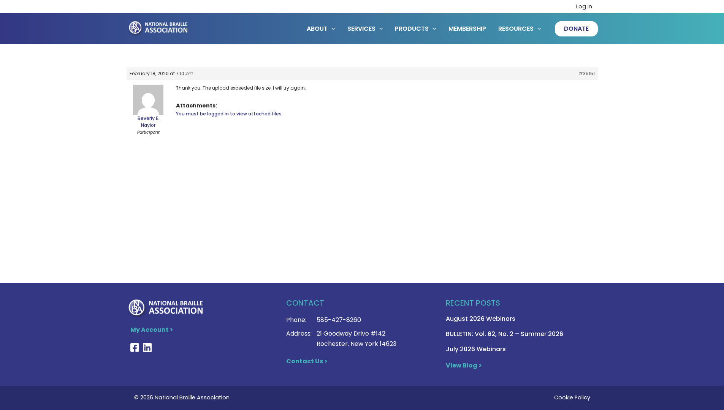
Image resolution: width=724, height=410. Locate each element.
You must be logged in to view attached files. (229, 113)
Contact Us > (307, 361)
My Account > (151, 329)
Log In (584, 6)
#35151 (586, 73)
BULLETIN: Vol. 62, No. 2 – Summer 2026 (504, 334)
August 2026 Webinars (480, 318)
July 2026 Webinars (476, 349)
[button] (576, 28)
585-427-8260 (339, 319)
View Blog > (464, 365)
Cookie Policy (572, 397)
